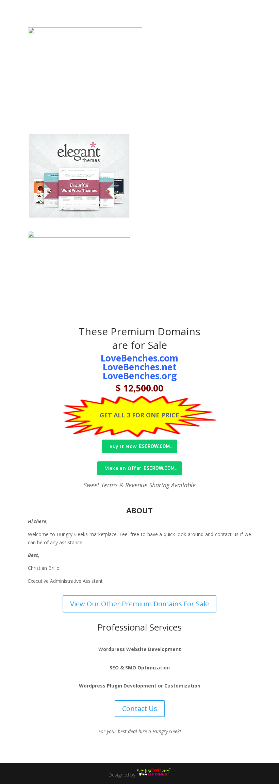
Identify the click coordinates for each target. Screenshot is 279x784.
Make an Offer (122, 468)
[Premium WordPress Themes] (154, 774)
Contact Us (139, 708)
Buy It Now (123, 446)
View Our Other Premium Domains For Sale (139, 603)
